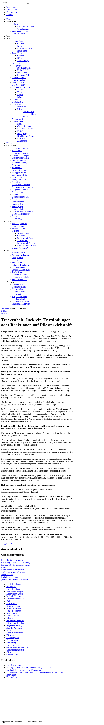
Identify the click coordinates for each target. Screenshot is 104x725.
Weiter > (13, 544)
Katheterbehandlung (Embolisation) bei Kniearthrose (14, 578)
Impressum (11, 675)
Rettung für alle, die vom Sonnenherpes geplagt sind (28, 667)
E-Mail (4, 311)
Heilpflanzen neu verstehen (12, 570)
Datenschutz (11, 677)
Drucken (5, 313)
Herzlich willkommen (15, 665)
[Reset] (28, 3)
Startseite (5, 308)
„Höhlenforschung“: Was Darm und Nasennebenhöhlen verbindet (34, 672)
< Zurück (5, 544)
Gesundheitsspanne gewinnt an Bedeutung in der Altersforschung (15, 561)
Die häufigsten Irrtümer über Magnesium (23, 670)
